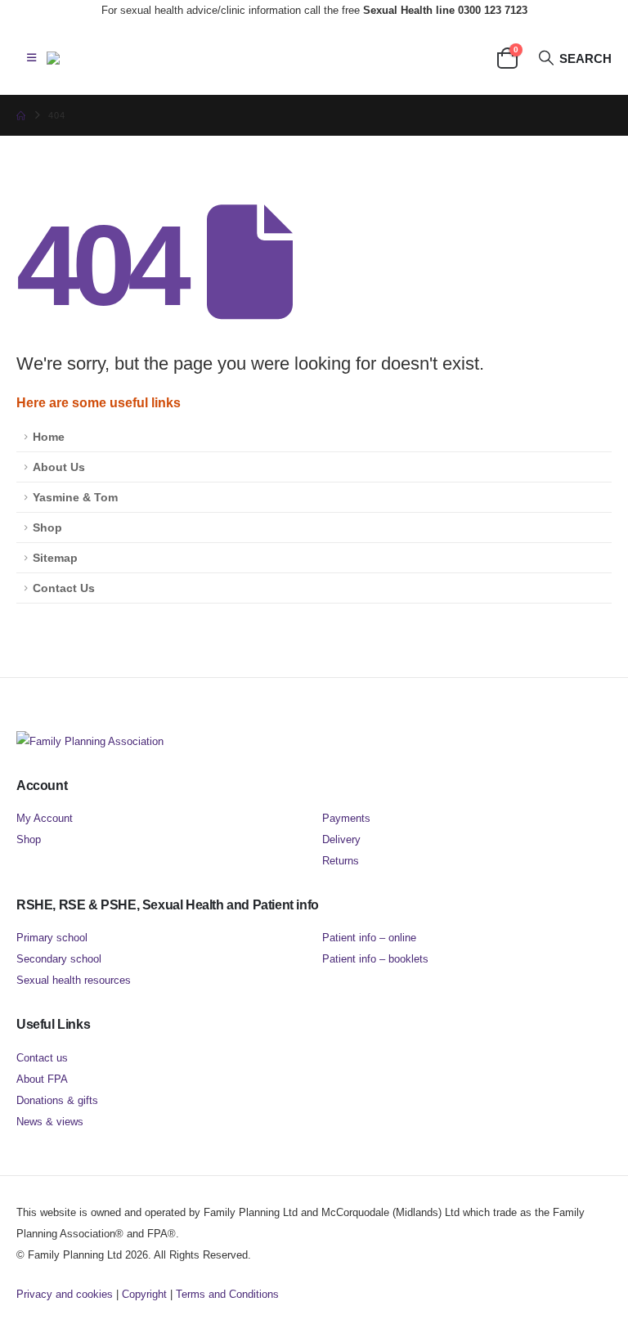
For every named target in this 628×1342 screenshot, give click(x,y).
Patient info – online (369, 937)
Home (49, 436)
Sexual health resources (73, 980)
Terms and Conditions (227, 1294)
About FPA (42, 1079)
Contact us (42, 1058)
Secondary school (58, 959)
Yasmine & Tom (75, 497)
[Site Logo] (128, 58)
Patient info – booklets (375, 959)
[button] (31, 58)
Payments (346, 818)
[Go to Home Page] (20, 115)
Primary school (51, 937)
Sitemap (55, 557)
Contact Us (64, 588)
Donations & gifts (57, 1100)
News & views (49, 1121)
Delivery (341, 839)
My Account (44, 818)
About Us (59, 467)
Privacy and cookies (64, 1294)
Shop (47, 527)
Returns (340, 861)
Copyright (144, 1294)
